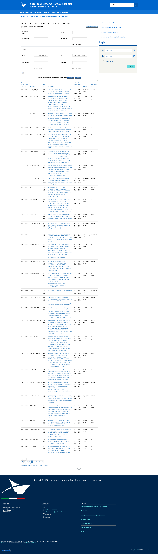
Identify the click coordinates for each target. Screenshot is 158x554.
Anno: (62, 32)
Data (44, 85)
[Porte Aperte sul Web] (6, 550)
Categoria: (64, 56)
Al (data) (63, 62)
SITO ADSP (65, 12)
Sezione (85, 86)
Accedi (131, 67)
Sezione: (24, 56)
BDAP (82, 532)
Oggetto (50, 86)
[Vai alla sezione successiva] (79, 469)
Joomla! (3, 543)
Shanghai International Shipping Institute (93, 515)
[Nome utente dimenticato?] (133, 50)
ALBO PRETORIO (30, 12)
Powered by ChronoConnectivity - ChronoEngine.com (35, 465)
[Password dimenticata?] (133, 56)
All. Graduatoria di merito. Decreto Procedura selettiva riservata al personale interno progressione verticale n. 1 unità (59, 130)
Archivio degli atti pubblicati (109, 32)
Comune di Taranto (86, 523)
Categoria (94, 85)
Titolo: (24, 49)
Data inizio (75, 84)
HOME (22, 12)
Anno (26, 85)
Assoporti (84, 511)
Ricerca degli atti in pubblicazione (111, 27)
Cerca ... (114, 5)
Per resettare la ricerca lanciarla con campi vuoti (52, 77)
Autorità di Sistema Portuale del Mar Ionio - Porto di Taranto (51, 5)
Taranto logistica (86, 528)
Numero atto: (26, 38)
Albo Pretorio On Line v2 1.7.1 (29, 464)
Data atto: (64, 38)
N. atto (32, 86)
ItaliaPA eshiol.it (141, 550)
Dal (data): (25, 62)
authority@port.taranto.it (49, 509)
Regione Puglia (85, 519)
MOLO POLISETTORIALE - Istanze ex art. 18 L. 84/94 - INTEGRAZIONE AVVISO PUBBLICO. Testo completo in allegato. (59, 92)
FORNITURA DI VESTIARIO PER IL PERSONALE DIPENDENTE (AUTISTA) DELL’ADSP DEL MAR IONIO (58, 442)
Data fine (79, 84)
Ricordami (109, 61)
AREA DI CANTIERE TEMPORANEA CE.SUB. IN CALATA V (60, 291)
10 (36, 461)
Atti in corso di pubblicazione (110, 23)
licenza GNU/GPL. (31, 543)
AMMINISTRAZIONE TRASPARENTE (49, 12)
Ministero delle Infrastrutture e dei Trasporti (94, 506)
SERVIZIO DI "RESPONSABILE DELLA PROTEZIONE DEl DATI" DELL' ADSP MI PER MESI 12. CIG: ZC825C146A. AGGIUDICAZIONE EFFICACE (59, 423)
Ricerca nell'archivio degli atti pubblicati (113, 37)
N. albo (22, 84)
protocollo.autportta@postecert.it (52, 512)
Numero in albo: (25, 32)
